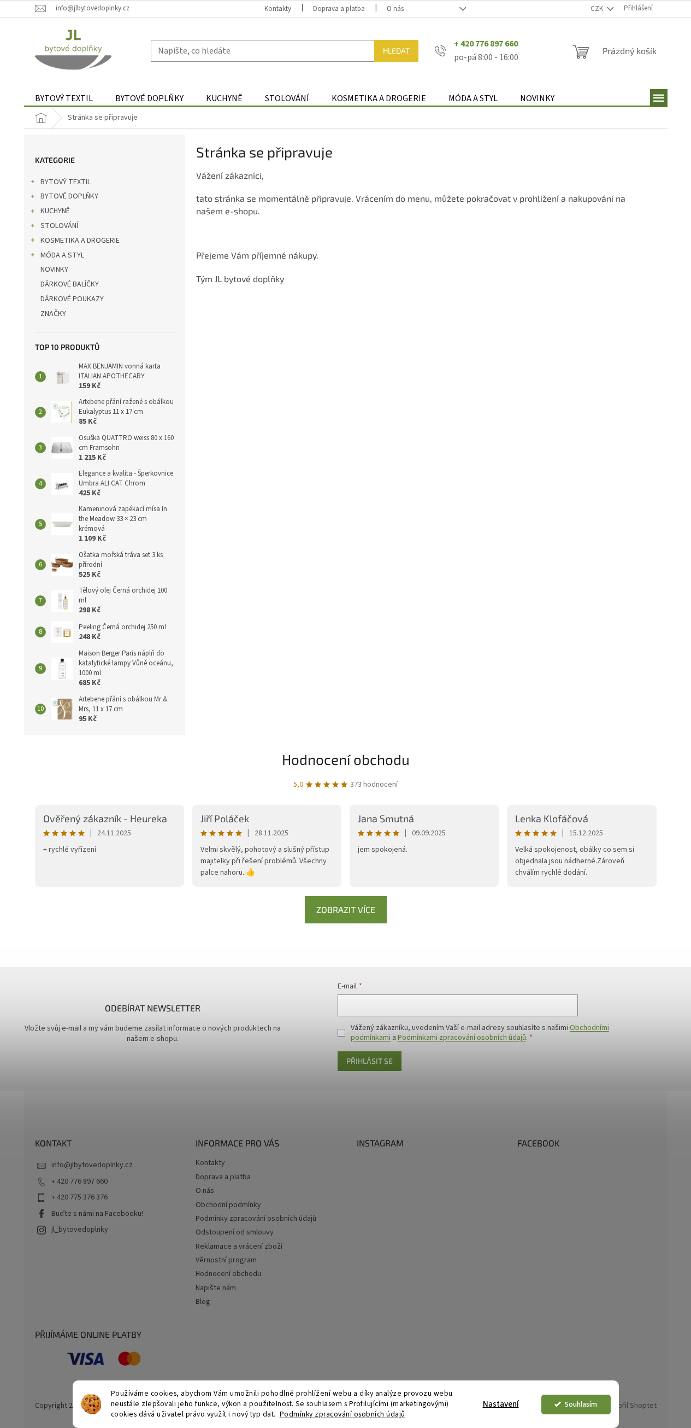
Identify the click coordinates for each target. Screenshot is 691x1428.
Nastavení (501, 1404)
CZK (597, 9)
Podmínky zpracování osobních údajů (342, 1414)
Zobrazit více (345, 909)
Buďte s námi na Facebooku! (97, 1213)
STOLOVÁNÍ (59, 225)
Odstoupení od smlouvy (235, 1232)
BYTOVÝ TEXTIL (65, 182)
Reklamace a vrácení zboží (239, 1246)
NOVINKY (54, 269)
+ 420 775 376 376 (79, 1197)
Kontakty (277, 9)
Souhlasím (581, 1404)
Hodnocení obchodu (346, 759)
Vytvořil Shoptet (630, 1405)
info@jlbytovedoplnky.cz (92, 1165)
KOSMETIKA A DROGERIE (80, 240)
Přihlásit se (369, 1061)
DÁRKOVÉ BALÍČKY (69, 284)
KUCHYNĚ (55, 211)
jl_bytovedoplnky (79, 1229)
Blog (203, 1301)
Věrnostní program (226, 1260)
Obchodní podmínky (228, 1204)
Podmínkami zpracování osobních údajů (462, 1037)
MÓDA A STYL (62, 255)
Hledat (396, 50)
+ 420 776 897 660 (79, 1181)
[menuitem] (64, 99)
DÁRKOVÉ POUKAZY (72, 299)
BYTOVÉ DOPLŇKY (69, 196)
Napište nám (216, 1288)
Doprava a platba (339, 9)
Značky (53, 313)
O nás (395, 9)
